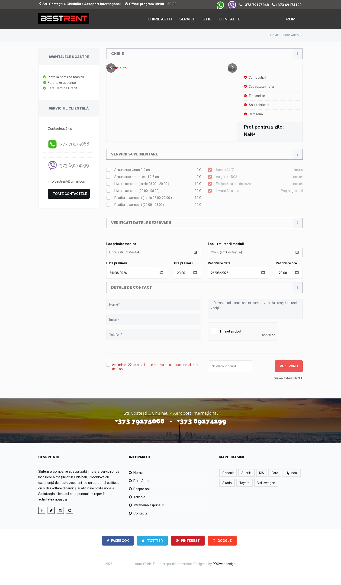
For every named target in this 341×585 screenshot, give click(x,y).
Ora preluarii (183, 263)
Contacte (230, 19)
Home (274, 35)
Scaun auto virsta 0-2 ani (157, 170)
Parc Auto (141, 481)
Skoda (227, 483)
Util (207, 19)
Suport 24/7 (259, 170)
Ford (275, 473)
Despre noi (141, 489)
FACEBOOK (119, 541)
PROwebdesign (224, 564)
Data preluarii (116, 263)
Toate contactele (70, 194)
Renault (228, 473)
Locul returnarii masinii (226, 244)
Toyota (244, 483)
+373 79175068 (255, 5)
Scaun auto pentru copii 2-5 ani (157, 177)
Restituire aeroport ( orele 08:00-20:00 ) (157, 198)
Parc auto (291, 35)
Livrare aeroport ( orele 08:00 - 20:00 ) (157, 184)
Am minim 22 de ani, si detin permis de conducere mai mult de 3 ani (155, 367)
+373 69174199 (288, 5)
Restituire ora (286, 263)
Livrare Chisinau (259, 191)
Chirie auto (160, 19)
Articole (139, 497)
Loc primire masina (121, 244)
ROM (291, 19)
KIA (261, 473)
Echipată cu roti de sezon (259, 184)
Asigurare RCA (259, 177)
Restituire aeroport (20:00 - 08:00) (157, 205)
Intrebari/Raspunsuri (148, 505)
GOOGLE (224, 541)
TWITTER (154, 541)
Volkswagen (266, 483)
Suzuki (246, 473)
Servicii (187, 19)
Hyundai (292, 473)
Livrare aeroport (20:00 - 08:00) (157, 191)
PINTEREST (190, 541)
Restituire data (219, 263)
